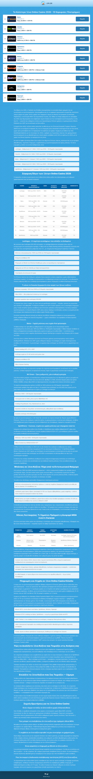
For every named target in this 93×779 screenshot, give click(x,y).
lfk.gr (49, 3)
